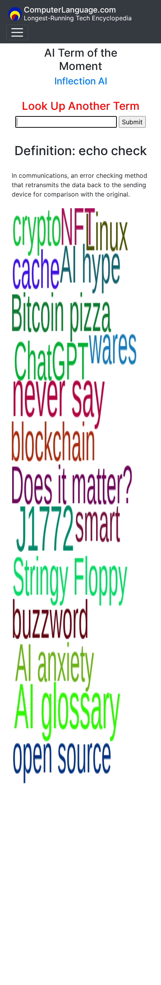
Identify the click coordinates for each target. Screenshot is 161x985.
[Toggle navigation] (17, 32)
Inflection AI (80, 81)
